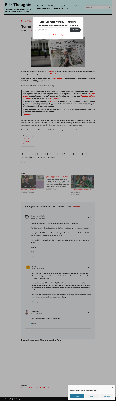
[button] (112, 387)
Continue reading (58, 35)
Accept (77, 396)
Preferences (106, 396)
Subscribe (75, 30)
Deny (91, 396)
